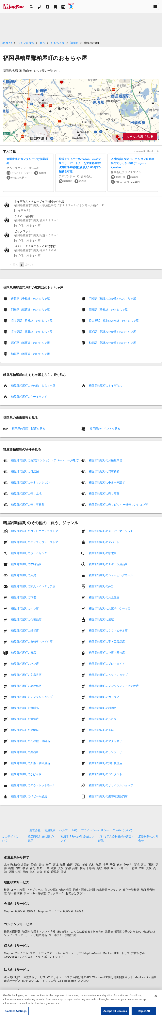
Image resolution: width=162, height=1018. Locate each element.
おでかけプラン (75, 893)
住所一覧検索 (131, 889)
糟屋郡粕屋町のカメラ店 (104, 696)
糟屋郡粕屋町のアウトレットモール (33, 785)
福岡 (11, 871)
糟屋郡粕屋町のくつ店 (25, 608)
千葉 (112, 864)
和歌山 (91, 868)
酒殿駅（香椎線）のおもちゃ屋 (108, 309)
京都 (68, 868)
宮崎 (46, 871)
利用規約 (50, 830)
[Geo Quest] (71, 6)
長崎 (25, 871)
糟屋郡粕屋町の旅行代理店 (105, 763)
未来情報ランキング (108, 889)
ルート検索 (18, 889)
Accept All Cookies (115, 1011)
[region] (81, 110)
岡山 (113, 868)
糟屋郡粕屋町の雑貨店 (25, 630)
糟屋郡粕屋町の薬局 (23, 575)
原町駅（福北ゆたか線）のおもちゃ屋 (112, 331)
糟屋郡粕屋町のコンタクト (105, 774)
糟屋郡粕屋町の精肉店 (103, 707)
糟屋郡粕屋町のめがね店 (26, 685)
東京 (119, 864)
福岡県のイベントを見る (104, 428)
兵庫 (75, 868)
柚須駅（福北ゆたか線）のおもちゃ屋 (112, 342)
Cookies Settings (15, 1011)
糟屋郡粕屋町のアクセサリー (107, 741)
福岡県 (74, 42)
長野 (18, 868)
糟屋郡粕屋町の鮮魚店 (25, 719)
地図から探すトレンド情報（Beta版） (45, 931)
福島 (77, 864)
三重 (46, 868)
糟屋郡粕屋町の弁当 (101, 586)
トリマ (125, 953)
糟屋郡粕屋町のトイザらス (105, 385)
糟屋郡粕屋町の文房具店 (26, 674)
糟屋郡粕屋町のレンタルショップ (32, 696)
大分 (39, 871)
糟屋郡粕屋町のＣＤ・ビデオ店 (108, 630)
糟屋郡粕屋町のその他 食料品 (30, 741)
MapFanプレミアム (16, 953)
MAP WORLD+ (31, 980)
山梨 (11, 868)
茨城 (84, 864)
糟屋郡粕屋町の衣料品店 (26, 564)
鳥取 (99, 868)
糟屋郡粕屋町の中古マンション (30, 482)
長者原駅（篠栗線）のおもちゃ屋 (32, 331)
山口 (127, 868)
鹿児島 (55, 871)
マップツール (34, 889)
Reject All (144, 1011)
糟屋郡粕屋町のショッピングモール (111, 575)
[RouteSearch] (39, 6)
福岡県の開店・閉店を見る (28, 428)
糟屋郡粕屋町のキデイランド (29, 396)
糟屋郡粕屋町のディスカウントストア (34, 542)
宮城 (55, 864)
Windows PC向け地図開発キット (112, 977)
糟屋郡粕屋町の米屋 (101, 730)
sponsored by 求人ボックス (146, 151)
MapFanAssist (92, 953)
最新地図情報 (12, 931)
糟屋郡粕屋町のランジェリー (107, 752)
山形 (70, 864)
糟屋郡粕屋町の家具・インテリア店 (33, 586)
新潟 (136, 864)
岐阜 (25, 868)
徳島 (135, 868)
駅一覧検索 (15, 893)
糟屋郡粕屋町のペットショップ (108, 674)
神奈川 (128, 864)
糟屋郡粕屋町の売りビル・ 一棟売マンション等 (118, 504)
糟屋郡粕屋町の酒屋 (101, 619)
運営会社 (34, 830)
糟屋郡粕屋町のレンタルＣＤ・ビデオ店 (114, 685)
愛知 (39, 868)
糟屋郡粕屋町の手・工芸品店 (107, 641)
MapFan (7, 42)
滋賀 (54, 868)
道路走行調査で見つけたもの (123, 931)
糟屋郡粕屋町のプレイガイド (107, 663)
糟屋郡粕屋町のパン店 (25, 663)
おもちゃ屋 (58, 42)
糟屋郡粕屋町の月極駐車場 (105, 460)
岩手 (48, 864)
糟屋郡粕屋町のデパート (104, 542)
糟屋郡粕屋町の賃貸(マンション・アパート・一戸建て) (45, 460)
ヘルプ (63, 830)
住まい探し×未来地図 (58, 889)
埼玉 (105, 864)
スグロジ (83, 980)
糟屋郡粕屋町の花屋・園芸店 (107, 652)
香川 (142, 868)
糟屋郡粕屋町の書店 (23, 652)
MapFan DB (142, 977)
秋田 (63, 864)
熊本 (32, 871)
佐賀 (18, 871)
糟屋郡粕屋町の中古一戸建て (107, 482)
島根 (106, 868)
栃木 (91, 864)
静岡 (32, 868)
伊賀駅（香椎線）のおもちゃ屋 (30, 298)
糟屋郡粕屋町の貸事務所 (104, 471)
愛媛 (149, 868)
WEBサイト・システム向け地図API (69, 977)
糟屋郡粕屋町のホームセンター (30, 553)
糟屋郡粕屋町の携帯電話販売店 (108, 796)
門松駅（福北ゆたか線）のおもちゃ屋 (112, 298)
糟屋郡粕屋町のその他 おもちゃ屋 (33, 385)
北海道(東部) (12, 864)
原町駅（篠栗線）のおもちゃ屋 (30, 342)
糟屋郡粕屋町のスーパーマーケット (111, 531)
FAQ (74, 830)
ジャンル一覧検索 (35, 893)
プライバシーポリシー (95, 830)
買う (42, 42)
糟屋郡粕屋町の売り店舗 (104, 493)
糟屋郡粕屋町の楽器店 (25, 752)
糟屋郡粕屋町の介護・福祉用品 (30, 763)
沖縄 (63, 871)
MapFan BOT (111, 953)
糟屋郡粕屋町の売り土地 (26, 493)
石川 (151, 864)
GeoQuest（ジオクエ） (18, 956)
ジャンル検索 (26, 42)
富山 (144, 864)
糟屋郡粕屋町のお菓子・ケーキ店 (109, 608)
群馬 (98, 864)
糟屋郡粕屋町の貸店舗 (25, 471)
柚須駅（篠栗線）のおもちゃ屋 (30, 353)
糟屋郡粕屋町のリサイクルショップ (111, 785)
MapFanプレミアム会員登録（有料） (61, 911)
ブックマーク (55, 893)
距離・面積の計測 (84, 889)
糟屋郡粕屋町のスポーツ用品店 (108, 564)
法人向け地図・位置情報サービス (24, 977)
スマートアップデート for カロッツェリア (56, 953)
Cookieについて (123, 830)
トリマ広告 (49, 980)
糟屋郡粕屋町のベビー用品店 (29, 796)
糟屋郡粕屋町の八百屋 (103, 719)
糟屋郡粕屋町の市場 (23, 597)
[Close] (155, 996)
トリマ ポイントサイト (49, 956)
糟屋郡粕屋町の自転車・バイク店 (32, 641)
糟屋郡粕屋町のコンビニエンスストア (34, 531)
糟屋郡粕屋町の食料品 (25, 707)
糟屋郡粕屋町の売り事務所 (27, 504)
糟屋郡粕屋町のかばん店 (26, 774)
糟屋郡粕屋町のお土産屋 (104, 597)
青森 (41, 864)
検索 (6, 889)
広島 (120, 868)
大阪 (61, 868)
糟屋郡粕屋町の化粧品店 (26, 619)
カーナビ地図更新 (36, 935)
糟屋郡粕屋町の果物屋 (25, 730)
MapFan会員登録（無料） (20, 911)
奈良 (82, 868)
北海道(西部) (29, 864)
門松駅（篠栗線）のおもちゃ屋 (30, 309)
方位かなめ (138, 953)
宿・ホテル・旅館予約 (62, 935)
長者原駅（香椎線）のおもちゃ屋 (32, 320)
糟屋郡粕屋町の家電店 (103, 553)
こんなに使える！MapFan (87, 931)
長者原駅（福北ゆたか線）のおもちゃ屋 (114, 320)
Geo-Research (67, 980)
